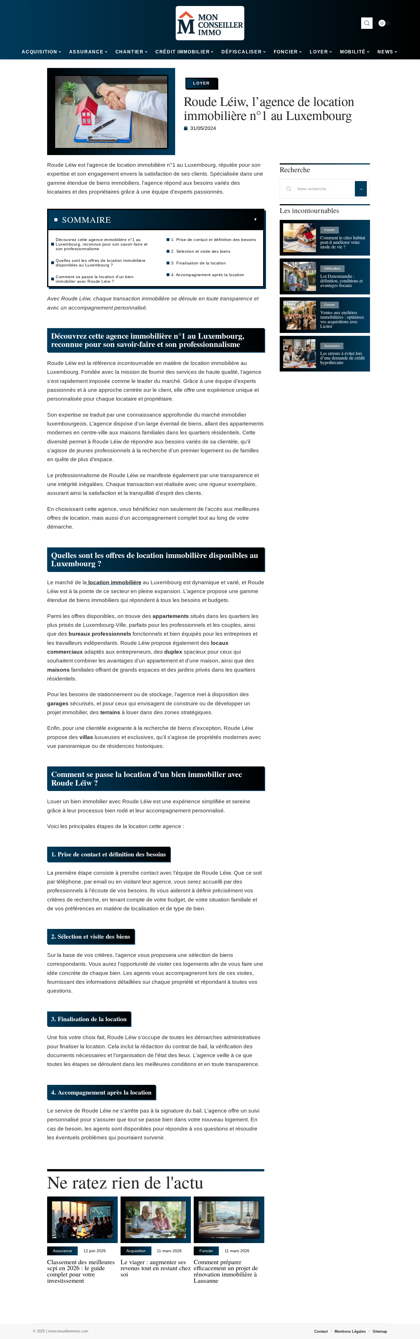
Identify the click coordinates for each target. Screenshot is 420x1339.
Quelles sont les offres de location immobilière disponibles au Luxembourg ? (101, 262)
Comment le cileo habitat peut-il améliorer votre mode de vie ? (342, 242)
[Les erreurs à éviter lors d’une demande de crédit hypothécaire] (299, 353)
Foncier (206, 1251)
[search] (367, 23)
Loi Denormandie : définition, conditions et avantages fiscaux (341, 280)
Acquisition (136, 1251)
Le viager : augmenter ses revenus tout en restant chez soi (156, 1267)
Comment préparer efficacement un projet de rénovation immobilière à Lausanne (226, 1270)
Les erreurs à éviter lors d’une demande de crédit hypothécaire (342, 357)
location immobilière (114, 582)
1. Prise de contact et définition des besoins (213, 239)
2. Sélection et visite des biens (200, 251)
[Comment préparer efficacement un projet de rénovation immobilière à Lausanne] (229, 1219)
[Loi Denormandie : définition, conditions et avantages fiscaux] (299, 276)
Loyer (201, 83)
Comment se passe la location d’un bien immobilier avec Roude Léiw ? (94, 279)
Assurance (62, 1251)
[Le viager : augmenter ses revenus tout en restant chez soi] (155, 1219)
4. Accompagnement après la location (207, 274)
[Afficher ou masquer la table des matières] (184, 219)
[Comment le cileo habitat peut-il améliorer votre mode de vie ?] (299, 237)
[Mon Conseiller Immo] (210, 23)
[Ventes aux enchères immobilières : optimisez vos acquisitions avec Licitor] (299, 315)
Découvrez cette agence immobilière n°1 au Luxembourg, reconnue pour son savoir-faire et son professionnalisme (102, 244)
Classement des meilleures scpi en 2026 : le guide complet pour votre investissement (81, 1270)
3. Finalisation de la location (198, 263)
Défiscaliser (332, 268)
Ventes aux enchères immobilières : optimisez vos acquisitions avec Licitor (342, 319)
